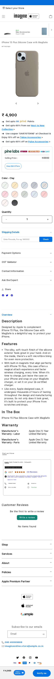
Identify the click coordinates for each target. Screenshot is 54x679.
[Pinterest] (13, 296)
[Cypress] (24, 194)
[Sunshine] (15, 185)
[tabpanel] (27, 477)
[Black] (15, 203)
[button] (3, 16)
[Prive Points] (23, 121)
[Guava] (44, 194)
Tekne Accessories (30, 137)
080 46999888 (13, 642)
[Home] (20, 16)
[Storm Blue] (34, 185)
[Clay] (44, 185)
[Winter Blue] (34, 194)
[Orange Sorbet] (15, 194)
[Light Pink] (5, 203)
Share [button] (8, 289)
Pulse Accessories (38, 141)
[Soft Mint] (5, 185)
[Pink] (5, 194)
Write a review (27, 517)
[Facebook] (4, 296)
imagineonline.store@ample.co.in (24, 646)
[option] (19, 30)
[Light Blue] (24, 185)
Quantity (6, 212)
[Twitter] (8, 296)
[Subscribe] (43, 634)
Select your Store (15, 8)
